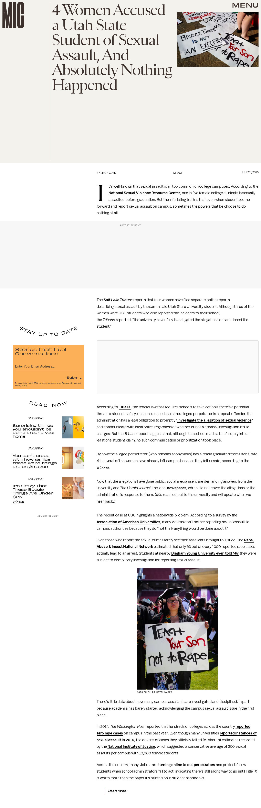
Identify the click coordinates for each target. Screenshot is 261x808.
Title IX (125, 407)
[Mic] (13, 15)
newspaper (176, 488)
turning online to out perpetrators (186, 765)
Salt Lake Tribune (118, 300)
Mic (236, 553)
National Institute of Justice (131, 746)
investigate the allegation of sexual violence (214, 420)
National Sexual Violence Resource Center (144, 193)
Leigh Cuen (108, 172)
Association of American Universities (128, 522)
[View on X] (177, 366)
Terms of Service (69, 383)
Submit (74, 377)
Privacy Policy (21, 385)
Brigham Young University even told (202, 553)
